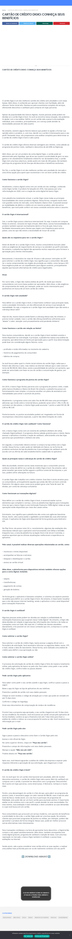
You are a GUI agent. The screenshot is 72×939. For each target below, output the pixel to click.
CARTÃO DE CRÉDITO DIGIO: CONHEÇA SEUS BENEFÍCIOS (23, 10)
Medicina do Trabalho (41, 917)
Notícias (53, 917)
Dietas (30, 917)
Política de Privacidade (42, 936)
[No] (70, 935)
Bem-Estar (17, 917)
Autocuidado (7, 917)
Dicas (24, 917)
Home (4, 10)
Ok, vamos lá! (28, 936)
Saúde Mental (63, 917)
